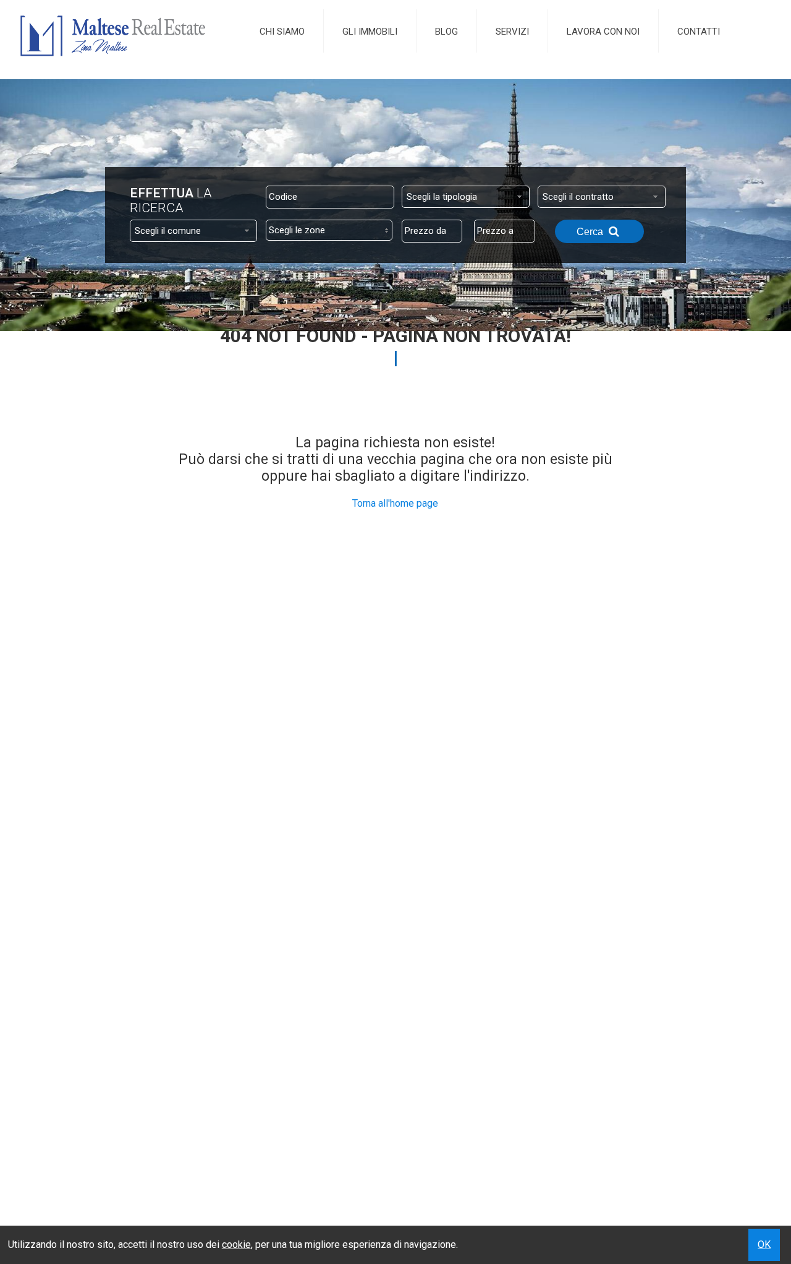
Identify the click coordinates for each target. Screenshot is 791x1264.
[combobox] (466, 197)
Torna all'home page (395, 503)
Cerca (591, 231)
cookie (236, 1244)
